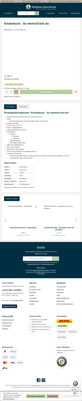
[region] (41, 50)
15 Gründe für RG (35, 289)
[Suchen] (37, 13)
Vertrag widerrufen (9, 306)
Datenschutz (61, 301)
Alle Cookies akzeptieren (35, 396)
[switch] (75, 393)
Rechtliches (61, 283)
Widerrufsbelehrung (63, 298)
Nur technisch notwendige (70, 396)
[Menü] (79, 381)
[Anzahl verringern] (6, 92)
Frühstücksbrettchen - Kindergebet (23, 228)
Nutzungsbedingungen (48, 264)
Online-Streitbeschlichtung (65, 304)
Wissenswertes (34, 301)
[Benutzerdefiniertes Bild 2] (64, 326)
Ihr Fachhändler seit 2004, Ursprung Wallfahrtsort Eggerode (65, 1)
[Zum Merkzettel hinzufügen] (76, 92)
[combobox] (26, 13)
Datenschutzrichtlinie (33, 264)
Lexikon (31, 304)
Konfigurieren (52, 396)
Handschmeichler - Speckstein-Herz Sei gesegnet (59, 229)
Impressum (60, 292)
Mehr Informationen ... (9, 399)
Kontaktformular (18, 300)
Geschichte (32, 298)
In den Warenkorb (46, 92)
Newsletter (32, 292)
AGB (39, 272)
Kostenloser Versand (9, 1)
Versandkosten (61, 286)
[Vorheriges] (5, 220)
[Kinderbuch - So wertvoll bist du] (41, 50)
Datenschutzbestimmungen (41, 270)
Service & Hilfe (7, 316)
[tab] (10, 106)
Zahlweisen (60, 289)
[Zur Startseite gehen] (41, 7)
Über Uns (32, 283)
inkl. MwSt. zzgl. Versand (11, 79)
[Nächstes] (76, 220)
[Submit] (55, 258)
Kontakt (31, 295)
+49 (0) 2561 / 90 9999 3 (12, 290)
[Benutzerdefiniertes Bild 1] (64, 321)
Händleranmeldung (8, 320)
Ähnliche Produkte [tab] (12, 198)
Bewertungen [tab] (23, 106)
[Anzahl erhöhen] (16, 92)
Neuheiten (32, 286)
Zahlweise (5, 328)
